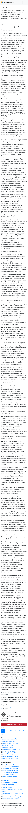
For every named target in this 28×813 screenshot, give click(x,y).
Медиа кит (5, 780)
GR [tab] (23, 731)
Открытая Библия (7, 745)
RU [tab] (3, 731)
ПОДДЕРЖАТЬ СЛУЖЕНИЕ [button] (14, 724)
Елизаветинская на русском (10, 756)
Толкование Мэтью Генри (10, 768)
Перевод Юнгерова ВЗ (9, 753)
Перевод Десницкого (8, 741)
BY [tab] (7, 731)
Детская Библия (7, 787)
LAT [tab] (3, 734)
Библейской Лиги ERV (8, 747)
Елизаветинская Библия (9, 755)
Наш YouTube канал (8, 784)
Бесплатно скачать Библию (10, 799)
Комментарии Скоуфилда (9, 776)
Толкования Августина (9, 774)
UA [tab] (11, 731)
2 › (8, 7)
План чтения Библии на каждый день (13, 797)
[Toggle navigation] (24, 2)
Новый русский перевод (9, 740)
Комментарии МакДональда (10, 770)
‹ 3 (2, 7)
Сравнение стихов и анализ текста (12, 793)
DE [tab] (19, 731)
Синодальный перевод (9, 738)
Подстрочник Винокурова (10, 758)
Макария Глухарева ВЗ (8, 751)
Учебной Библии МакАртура (10, 766)
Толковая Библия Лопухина (10, 772)
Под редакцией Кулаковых (10, 743)
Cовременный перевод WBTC (11, 749)
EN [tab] (15, 731)
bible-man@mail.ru (6, 809)
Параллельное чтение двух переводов (13, 795)
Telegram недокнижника (9, 782)
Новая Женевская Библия (10, 765)
